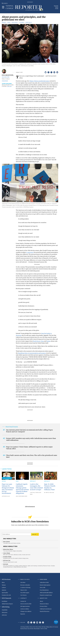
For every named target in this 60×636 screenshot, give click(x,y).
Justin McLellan (6, 496)
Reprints (22, 614)
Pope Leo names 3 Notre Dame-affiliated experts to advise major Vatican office (29, 448)
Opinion (4, 22)
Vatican (4, 481)
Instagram (40, 622)
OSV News (25, 496)
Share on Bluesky (45, 72)
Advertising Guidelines (24, 626)
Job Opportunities (25, 606)
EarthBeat (4, 601)
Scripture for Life (6, 595)
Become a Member (25, 585)
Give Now (22, 582)
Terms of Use (32, 626)
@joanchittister (5, 80)
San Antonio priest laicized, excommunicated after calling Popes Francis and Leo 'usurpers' (29, 431)
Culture (4, 587)
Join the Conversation (7, 83)
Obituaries (4, 612)
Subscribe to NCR (44, 582)
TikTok (43, 622)
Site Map (43, 626)
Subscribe (56, 5)
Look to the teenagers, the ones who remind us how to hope (36, 486)
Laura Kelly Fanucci (35, 492)
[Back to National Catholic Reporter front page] (24, 8)
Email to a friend (54, 72)
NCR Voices (15, 22)
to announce (30, 252)
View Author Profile (5, 76)
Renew (56, 7)
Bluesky (28, 622)
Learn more (9, 86)
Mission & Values (44, 603)
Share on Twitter (51, 72)
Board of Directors (44, 611)
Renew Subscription (45, 585)
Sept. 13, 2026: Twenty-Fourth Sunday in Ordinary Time (49, 486)
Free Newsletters (44, 590)
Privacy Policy (43, 606)
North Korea (36, 341)
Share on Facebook (48, 72)
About (41, 601)
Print (57, 72)
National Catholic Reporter (56, 622)
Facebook (34, 622)
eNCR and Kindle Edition (46, 592)
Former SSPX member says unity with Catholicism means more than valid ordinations (31, 439)
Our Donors (23, 595)
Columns (21, 22)
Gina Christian (19, 496)
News (8, 22)
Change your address (25, 611)
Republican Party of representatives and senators (32, 353)
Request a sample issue (46, 595)
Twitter (31, 622)
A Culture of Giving (25, 587)
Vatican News (7, 478)
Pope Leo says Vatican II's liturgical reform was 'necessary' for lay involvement (8, 488)
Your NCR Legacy (24, 592)
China (42, 341)
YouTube (37, 622)
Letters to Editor (24, 609)
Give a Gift (42, 587)
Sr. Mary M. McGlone (49, 492)
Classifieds (4, 610)
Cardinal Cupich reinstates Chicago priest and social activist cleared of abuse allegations (22, 488)
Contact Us (23, 601)
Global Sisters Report (7, 603)
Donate (56, 8)
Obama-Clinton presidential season (39, 81)
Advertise (4, 615)
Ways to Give (23, 590)
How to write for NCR (25, 603)
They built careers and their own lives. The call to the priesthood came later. (31, 456)
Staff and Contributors (46, 609)
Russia (48, 341)
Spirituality (29, 22)
